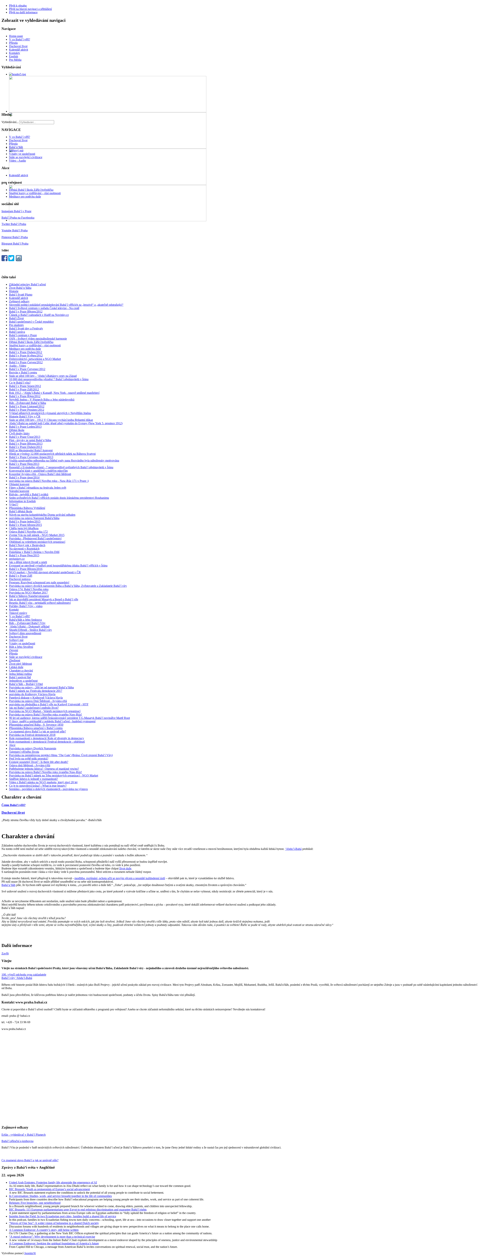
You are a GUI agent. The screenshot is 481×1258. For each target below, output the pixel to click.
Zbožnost (14, 660)
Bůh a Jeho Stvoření (21, 646)
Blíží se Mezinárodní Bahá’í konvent (31, 450)
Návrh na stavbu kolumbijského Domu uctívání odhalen (42, 514)
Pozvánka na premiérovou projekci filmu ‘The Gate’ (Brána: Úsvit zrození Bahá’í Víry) (61, 755)
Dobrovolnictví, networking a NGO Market (35, 359)
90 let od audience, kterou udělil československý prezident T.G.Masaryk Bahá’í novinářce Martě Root (69, 718)
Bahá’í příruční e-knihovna (17, 1141)
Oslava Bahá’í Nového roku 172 (28, 531)
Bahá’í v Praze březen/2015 (25, 524)
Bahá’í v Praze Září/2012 (24, 389)
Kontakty (14, 53)
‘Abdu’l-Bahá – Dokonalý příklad (29, 626)
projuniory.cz (17, 558)
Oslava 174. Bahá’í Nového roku (28, 589)
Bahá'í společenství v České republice (31, 321)
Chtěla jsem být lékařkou (24, 528)
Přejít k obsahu (18, 5)
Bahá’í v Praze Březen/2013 (25, 443)
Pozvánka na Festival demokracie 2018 (32, 734)
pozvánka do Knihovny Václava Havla (32, 694)
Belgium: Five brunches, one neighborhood (35, 1202)
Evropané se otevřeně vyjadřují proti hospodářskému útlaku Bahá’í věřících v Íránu (58, 565)
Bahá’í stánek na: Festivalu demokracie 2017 (35, 690)
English (13, 56)
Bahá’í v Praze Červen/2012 (26, 362)
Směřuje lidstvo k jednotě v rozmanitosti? (33, 778)
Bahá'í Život (16, 318)
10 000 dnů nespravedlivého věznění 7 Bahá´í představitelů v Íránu (48, 379)
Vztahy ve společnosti (22, 153)
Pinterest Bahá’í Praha (15, 237)
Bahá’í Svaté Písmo (20, 294)
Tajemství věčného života (24, 751)
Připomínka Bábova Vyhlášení (27, 508)
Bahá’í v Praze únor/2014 (24, 477)
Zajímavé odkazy (19, 301)
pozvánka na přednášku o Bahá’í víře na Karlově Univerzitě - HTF (48, 704)
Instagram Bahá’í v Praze (16, 211)
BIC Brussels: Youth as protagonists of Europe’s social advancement (49, 1189)
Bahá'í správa (17, 331)
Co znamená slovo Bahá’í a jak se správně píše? (37, 731)
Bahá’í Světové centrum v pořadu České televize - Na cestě (44, 308)
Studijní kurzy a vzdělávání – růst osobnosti (35, 193)
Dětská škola (16, 430)
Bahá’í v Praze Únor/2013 (24, 436)
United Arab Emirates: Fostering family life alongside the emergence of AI (53, 1182)
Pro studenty (16, 325)
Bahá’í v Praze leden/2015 (24, 521)
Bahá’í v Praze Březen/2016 (25, 568)
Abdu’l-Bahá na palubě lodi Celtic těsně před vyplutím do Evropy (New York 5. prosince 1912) (66, 423)
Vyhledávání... (10, 122)
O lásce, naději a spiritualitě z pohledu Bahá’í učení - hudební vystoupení (52, 721)
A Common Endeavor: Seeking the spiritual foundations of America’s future (54, 1243)
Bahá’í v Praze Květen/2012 (26, 355)
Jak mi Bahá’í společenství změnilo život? (34, 707)
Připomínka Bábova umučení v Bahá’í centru (36, 728)
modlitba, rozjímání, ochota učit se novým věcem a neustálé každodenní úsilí (119, 878)
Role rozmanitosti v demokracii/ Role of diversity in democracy (46, 738)
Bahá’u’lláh (16, 147)
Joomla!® (30, 1253)
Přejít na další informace (23, 12)
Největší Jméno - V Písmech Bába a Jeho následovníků (41, 399)
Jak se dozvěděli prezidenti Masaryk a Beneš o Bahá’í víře (43, 599)
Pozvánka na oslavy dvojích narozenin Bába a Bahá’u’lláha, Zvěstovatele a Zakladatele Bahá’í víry (68, 585)
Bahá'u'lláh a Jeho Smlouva (25, 619)
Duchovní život (18, 46)
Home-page (16, 36)
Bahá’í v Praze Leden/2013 (25, 426)
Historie (13, 291)
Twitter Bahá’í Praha (14, 224)
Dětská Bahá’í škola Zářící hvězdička (31, 189)
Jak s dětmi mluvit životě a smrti (28, 562)
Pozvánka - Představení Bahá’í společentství (35, 538)
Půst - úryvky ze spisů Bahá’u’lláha (30, 440)
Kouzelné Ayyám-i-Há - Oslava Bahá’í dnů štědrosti (40, 474)
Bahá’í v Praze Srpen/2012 (25, 386)
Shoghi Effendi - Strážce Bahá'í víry (30, 629)
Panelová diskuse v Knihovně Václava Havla (36, 697)
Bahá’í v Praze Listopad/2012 (26, 406)
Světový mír (16, 150)
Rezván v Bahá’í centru (23, 372)
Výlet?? (13, 504)
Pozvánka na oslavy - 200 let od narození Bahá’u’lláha (41, 687)
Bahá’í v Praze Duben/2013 (25, 447)
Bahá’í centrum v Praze (23, 335)
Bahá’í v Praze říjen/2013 (24, 463)
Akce (12, 745)
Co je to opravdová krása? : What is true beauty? (38, 785)
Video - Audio (17, 160)
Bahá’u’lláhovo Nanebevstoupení (29, 596)
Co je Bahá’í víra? (20, 382)
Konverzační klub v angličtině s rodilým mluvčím (38, 470)
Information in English (22, 501)
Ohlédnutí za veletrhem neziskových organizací (37, 541)
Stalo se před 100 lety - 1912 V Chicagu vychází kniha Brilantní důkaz (51, 419)
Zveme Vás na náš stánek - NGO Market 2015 (36, 535)
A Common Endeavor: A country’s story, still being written (44, 1229)
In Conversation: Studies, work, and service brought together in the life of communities (60, 1196)
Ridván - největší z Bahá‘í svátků (28, 494)
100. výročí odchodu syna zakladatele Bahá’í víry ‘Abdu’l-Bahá (24, 976)
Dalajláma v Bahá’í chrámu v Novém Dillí (34, 552)
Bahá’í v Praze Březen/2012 (25, 311)
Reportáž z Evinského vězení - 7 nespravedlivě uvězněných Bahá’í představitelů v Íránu (61, 467)
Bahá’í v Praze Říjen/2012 (24, 396)
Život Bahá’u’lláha (20, 287)
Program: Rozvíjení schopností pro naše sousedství (39, 582)
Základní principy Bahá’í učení (27, 284)
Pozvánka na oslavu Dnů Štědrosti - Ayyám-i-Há (38, 701)
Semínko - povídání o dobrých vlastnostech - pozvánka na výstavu (48, 789)
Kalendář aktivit (18, 49)
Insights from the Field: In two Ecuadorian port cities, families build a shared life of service (62, 1216)
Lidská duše (16, 667)
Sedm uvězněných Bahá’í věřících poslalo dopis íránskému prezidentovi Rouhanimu (59, 497)
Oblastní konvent (19, 484)
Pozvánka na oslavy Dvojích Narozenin (32, 748)
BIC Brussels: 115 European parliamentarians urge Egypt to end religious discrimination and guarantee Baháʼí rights (78, 1209)
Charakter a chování (21, 670)
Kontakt (14, 609)
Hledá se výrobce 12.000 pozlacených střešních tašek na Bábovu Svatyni (52, 453)
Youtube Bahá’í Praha (15, 230)
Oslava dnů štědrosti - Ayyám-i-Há (29, 765)
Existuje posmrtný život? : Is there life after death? (38, 762)
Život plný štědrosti (20, 663)
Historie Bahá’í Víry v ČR (24, 416)
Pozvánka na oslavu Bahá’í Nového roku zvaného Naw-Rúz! (45, 714)
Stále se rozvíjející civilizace (25, 157)
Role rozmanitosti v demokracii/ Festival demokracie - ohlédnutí (47, 741)
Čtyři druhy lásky (19, 433)
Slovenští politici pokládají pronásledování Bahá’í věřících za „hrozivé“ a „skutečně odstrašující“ (66, 304)
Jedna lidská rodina (20, 673)
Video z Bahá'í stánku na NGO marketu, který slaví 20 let (43, 782)
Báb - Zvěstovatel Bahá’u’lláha (27, 403)
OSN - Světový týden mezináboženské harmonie (38, 338)
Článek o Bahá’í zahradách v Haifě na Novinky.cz (39, 314)
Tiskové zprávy (18, 613)
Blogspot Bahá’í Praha (15, 243)
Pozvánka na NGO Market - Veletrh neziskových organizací (44, 711)
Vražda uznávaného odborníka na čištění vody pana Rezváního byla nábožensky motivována (64, 460)
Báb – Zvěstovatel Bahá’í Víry (27, 623)
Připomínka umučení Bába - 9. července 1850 (36, 724)
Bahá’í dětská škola (20, 511)
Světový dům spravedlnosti (25, 633)
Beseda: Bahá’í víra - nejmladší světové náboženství (40, 602)
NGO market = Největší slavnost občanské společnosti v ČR (45, 572)
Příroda (13, 42)
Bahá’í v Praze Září (20, 575)
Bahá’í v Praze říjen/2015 (24, 555)
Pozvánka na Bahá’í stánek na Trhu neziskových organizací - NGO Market (53, 775)
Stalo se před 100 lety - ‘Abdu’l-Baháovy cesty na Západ (43, 375)
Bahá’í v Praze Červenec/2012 (27, 369)
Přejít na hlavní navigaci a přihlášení (30, 9)
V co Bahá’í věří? (19, 39)
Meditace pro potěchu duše (25, 196)
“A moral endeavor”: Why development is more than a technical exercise (52, 1236)
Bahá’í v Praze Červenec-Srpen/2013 (31, 457)
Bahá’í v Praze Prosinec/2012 (26, 409)
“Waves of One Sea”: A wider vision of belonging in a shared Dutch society (54, 1223)
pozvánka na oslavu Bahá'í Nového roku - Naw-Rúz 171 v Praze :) (49, 480)
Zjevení (13, 650)
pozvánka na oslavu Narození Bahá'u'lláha (34, 518)
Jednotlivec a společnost (23, 680)
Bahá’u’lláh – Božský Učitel (26, 684)
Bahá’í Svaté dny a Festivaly (26, 328)
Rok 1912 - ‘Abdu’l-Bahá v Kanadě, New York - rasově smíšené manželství (54, 392)
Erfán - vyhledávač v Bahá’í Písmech (24, 1134)
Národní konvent (19, 491)
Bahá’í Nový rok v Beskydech (27, 545)
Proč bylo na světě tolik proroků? (28, 758)
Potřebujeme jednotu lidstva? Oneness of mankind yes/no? (44, 768)
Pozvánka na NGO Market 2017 (28, 592)
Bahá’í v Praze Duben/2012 (25, 352)
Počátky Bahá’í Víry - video (25, 606)
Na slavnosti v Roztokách (24, 548)
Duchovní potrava (19, 579)
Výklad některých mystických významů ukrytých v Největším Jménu (50, 413)
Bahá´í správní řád (20, 677)
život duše (125, 868)
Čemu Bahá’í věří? (14, 805)
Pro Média (15, 59)
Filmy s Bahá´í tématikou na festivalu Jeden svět (37, 487)
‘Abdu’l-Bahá (293, 848)
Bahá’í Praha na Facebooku (18, 217)
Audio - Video (17, 365)
